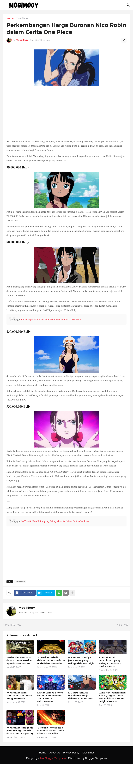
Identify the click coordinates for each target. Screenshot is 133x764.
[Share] (124, 40)
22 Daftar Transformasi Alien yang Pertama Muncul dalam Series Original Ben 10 (112, 697)
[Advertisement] (66, 113)
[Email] (66, 593)
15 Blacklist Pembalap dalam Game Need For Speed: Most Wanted (19, 660)
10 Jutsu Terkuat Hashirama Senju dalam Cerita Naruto (80, 695)
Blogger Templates (96, 758)
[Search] (128, 5)
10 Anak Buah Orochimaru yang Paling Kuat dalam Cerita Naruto (110, 662)
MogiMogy (27, 607)
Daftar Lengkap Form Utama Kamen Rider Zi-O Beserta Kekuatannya (50, 697)
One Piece (22, 18)
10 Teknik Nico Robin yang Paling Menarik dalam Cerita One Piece (55, 521)
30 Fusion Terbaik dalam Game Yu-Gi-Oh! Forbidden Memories (51, 660)
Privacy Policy (71, 752)
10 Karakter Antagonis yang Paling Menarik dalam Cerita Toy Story (19, 730)
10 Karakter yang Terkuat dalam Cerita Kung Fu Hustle (19, 695)
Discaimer (88, 752)
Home (9, 18)
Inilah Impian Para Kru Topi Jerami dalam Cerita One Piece (51, 319)
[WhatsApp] (59, 593)
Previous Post (13, 624)
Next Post (122, 624)
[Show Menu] (4, 5)
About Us (54, 752)
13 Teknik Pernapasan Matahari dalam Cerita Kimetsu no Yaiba (50, 730)
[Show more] (72, 593)
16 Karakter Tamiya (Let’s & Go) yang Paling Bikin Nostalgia (81, 660)
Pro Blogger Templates (53, 758)
